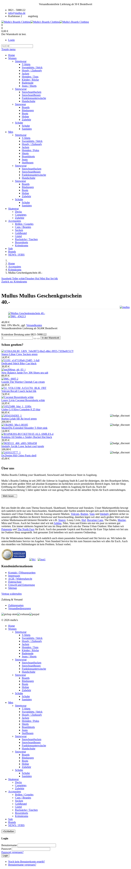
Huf (84, 520)
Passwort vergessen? (12, 852)
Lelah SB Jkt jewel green (19, 418)
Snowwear (21, 659)
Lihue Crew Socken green (19, 354)
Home (11, 263)
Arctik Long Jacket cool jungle (22, 446)
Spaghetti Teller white (13, 278)
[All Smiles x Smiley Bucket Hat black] (27, 434)
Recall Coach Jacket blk (18, 391)
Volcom (75, 514)
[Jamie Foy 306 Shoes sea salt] (13, 369)
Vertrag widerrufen (11, 593)
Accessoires (14, 266)
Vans (92, 514)
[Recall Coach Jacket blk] (23, 388)
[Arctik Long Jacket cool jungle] (19, 443)
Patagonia (6, 529)
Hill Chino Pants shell (18, 455)
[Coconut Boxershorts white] (17, 397)
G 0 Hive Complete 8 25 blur (20, 409)
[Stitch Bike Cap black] (20, 360)
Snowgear (20, 674)
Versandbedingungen (19, 608)
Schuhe (19, 693)
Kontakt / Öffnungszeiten (21, 572)
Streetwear (20, 631)
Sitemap (12, 587)
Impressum (14, 575)
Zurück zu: (14, 281)
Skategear (13, 779)
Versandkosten (34, 325)
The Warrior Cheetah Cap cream (23, 381)
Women (12, 628)
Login (11, 40)
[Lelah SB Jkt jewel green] (11, 415)
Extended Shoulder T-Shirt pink (24, 427)
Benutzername (9, 845)
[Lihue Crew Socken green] (37, 351)
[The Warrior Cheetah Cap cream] (9, 378)
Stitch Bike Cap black (19, 363)
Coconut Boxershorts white (23, 400)
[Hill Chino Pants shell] (11, 452)
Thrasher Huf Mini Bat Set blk (41, 278)
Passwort (6, 848)
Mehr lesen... (9, 496)
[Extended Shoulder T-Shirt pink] (14, 424)
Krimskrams (14, 269)
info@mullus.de (16, 13)
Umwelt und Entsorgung (21, 584)
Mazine (122, 520)
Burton (84, 514)
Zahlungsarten (16, 605)
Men (10, 702)
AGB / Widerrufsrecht (20, 578)
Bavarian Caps (95, 520)
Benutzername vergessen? (22, 864)
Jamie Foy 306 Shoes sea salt (24, 372)
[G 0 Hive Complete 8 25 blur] (16, 406)
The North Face (25, 529)
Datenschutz (14, 581)
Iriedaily (105, 514)
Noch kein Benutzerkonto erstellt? (26, 861)
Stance (62, 520)
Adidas (57, 523)
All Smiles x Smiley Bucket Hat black (26, 437)
